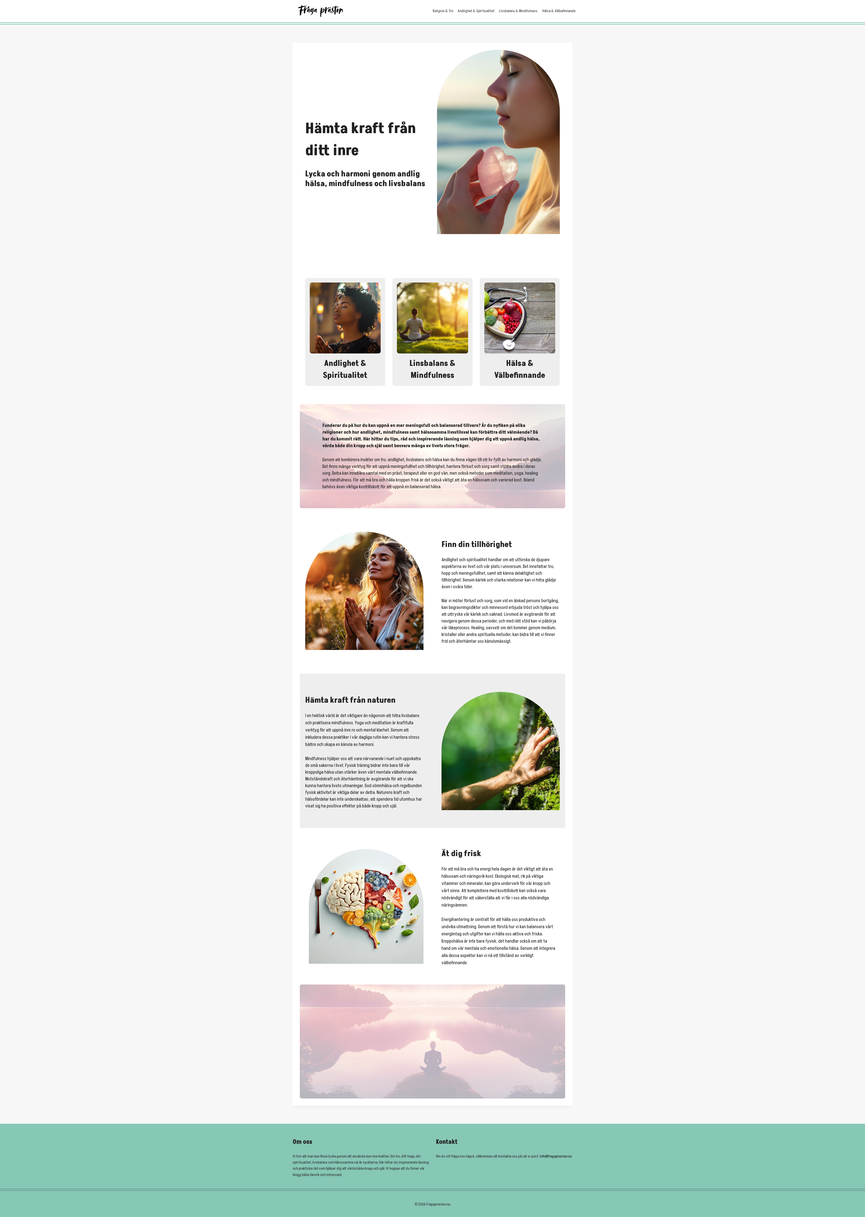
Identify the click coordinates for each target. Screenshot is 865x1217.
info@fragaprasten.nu (556, 1156)
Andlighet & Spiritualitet (476, 11)
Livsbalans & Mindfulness (518, 11)
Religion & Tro (443, 11)
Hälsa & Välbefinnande (559, 11)
